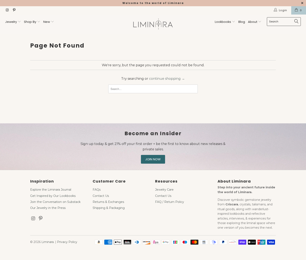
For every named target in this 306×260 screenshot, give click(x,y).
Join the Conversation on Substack (55, 202)
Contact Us (101, 196)
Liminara (47, 242)
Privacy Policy (67, 242)
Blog (241, 22)
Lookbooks (223, 22)
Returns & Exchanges (108, 202)
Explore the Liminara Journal (50, 189)
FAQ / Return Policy (169, 202)
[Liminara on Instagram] (7, 10)
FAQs (97, 189)
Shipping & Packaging (109, 208)
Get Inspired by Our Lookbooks (53, 196)
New (46, 22)
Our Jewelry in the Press (48, 208)
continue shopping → (167, 79)
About (253, 22)
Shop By (30, 22)
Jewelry (11, 22)
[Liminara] (152, 24)
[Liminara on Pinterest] (14, 10)
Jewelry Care (164, 189)
